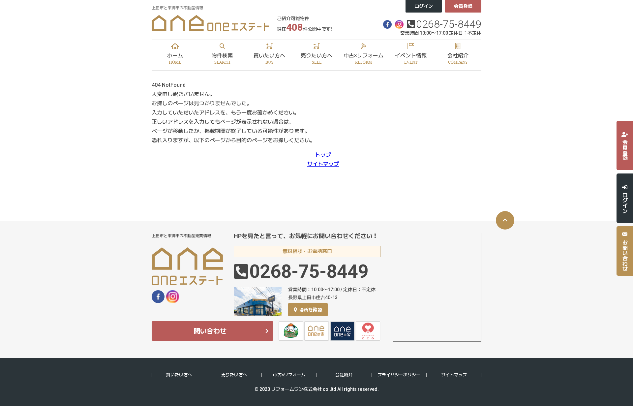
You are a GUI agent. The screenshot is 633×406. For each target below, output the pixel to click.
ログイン (423, 6)
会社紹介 (343, 374)
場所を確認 (310, 309)
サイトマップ (323, 164)
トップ (323, 155)
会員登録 (463, 6)
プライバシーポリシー (398, 374)
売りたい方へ (234, 374)
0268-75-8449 (448, 24)
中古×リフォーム (289, 374)
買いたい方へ (179, 374)
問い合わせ (210, 331)
